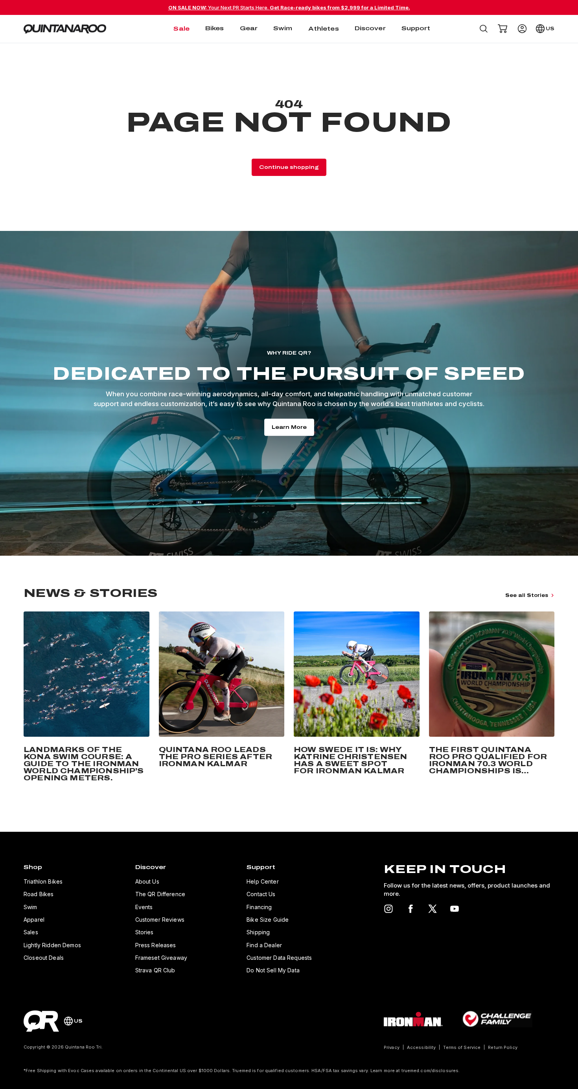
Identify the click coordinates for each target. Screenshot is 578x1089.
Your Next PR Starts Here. (289, 7)
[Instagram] (388, 908)
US (550, 28)
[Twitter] (432, 908)
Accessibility (421, 1047)
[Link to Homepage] (41, 1021)
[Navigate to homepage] (65, 29)
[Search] (483, 28)
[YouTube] (454, 908)
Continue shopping (289, 167)
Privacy (391, 1047)
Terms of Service (461, 1047)
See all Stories (526, 595)
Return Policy (502, 1047)
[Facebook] (410, 908)
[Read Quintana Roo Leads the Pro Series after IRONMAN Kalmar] (222, 698)
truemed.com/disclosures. (430, 1070)
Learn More (289, 427)
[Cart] (502, 28)
